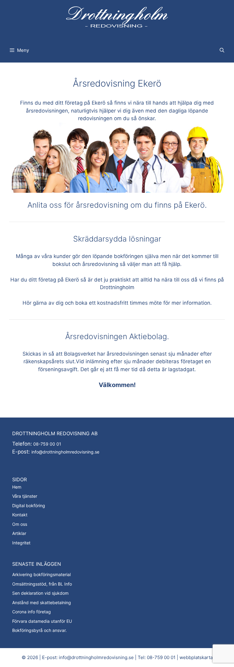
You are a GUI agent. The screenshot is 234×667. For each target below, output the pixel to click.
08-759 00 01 (46, 443)
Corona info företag (31, 611)
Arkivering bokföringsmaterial (41, 574)
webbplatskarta (196, 657)
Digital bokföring (28, 505)
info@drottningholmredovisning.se (65, 451)
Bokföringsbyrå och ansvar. (39, 630)
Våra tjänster (24, 496)
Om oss (19, 524)
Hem (16, 486)
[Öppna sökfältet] (222, 50)
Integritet (21, 542)
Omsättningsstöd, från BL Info (42, 583)
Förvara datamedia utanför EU (42, 621)
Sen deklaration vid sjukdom (40, 593)
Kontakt (19, 514)
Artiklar (19, 533)
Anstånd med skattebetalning (41, 602)
